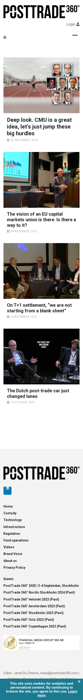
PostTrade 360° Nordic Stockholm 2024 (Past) (39, 592)
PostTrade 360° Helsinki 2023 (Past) (31, 599)
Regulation (11, 533)
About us (10, 561)
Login (70, 24)
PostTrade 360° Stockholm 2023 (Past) (33, 613)
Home (8, 506)
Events (8, 579)
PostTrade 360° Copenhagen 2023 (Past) (34, 626)
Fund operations (16, 540)
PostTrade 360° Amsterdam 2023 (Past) (34, 606)
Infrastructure (14, 527)
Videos (8, 547)
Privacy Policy (14, 567)
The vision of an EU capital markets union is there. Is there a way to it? (41, 219)
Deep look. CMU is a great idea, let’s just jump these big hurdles (39, 127)
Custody (9, 513)
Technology (12, 520)
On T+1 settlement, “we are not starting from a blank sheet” (39, 308)
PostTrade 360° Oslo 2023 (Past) (28, 619)
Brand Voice (12, 554)
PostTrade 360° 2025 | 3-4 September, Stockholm (41, 586)
